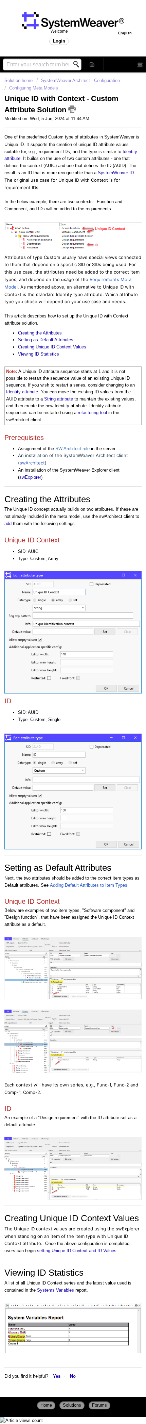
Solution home (19, 80)
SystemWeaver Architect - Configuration (80, 80)
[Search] (78, 64)
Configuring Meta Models (33, 88)
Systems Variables (55, 1290)
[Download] (60, 744)
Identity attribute (22, 391)
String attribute (58, 399)
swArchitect (32, 462)
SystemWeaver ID (116, 172)
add (8, 523)
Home (46, 1405)
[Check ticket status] (92, 64)
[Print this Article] (72, 109)
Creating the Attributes (40, 332)
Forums (99, 1405)
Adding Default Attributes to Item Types (88, 885)
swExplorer (30, 477)
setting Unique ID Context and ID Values (76, 1250)
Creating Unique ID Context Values (52, 346)
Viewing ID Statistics (38, 354)
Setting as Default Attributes (45, 339)
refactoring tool (92, 412)
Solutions (72, 1405)
